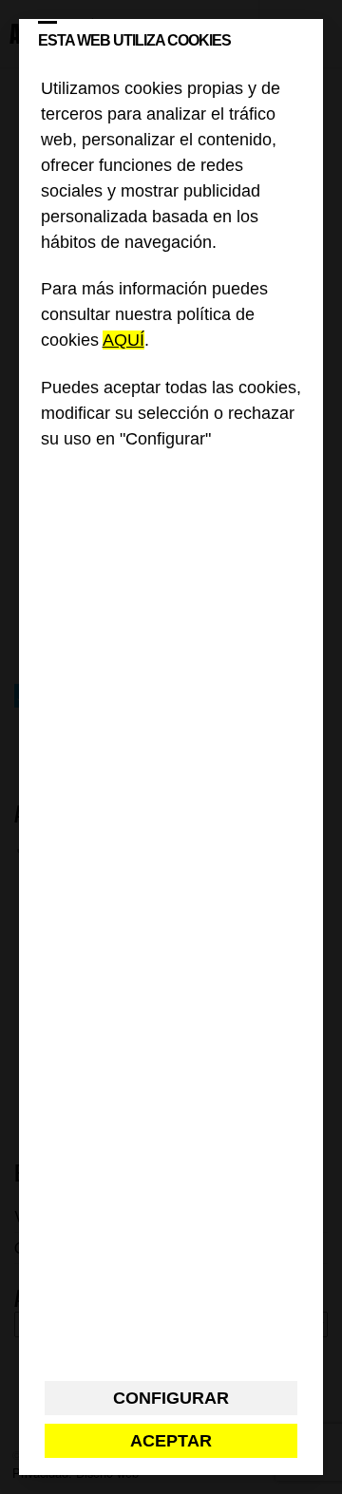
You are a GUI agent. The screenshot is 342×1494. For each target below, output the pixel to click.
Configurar (171, 1398)
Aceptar (171, 1440)
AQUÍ (123, 340)
